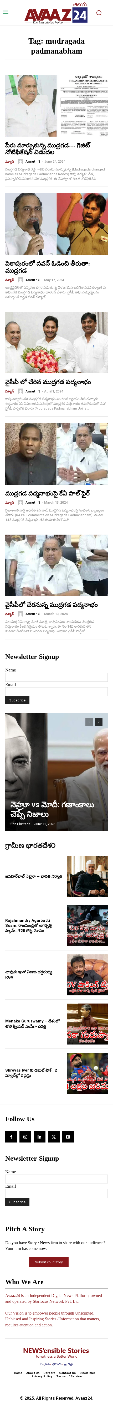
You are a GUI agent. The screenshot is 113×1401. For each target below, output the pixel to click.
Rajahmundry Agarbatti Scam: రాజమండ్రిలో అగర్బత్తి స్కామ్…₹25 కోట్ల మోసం (28, 925)
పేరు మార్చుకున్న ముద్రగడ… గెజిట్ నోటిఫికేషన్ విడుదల (47, 149)
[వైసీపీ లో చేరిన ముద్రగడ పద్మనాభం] (56, 342)
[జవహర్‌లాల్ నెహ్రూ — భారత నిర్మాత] (87, 876)
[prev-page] (89, 722)
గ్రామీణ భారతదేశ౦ (30, 845)
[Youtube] (68, 1136)
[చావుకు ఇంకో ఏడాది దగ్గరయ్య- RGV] (87, 974)
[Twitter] (54, 1136)
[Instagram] (25, 1136)
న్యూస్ (9, 162)
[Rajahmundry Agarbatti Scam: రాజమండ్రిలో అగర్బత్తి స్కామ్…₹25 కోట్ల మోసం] (87, 925)
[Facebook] (11, 1136)
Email (10, 684)
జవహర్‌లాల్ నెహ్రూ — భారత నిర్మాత (33, 876)
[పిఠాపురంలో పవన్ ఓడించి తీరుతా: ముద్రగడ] (56, 224)
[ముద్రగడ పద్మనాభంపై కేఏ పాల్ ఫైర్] (56, 454)
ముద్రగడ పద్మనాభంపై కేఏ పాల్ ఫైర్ (47, 493)
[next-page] (98, 722)
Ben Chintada (20, 824)
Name (10, 670)
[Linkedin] (39, 1136)
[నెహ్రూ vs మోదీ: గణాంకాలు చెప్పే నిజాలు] (56, 772)
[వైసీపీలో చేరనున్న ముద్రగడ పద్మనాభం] (56, 565)
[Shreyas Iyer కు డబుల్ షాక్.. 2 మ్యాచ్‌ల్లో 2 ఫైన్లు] (87, 1073)
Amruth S (32, 161)
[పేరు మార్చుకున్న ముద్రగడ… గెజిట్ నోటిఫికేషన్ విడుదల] (56, 106)
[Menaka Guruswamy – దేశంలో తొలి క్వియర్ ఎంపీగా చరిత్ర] (87, 1024)
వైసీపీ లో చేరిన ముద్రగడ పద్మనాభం (48, 382)
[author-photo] (21, 161)
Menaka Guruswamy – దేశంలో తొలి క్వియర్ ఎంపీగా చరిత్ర (32, 1024)
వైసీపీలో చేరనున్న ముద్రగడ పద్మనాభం (51, 604)
